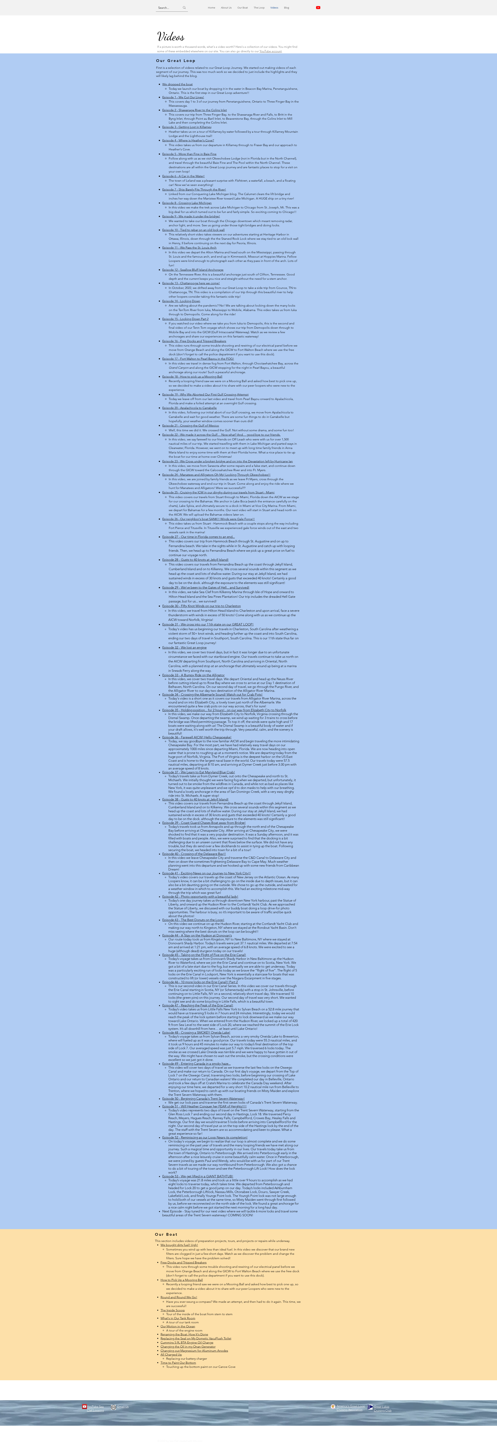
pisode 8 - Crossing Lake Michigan (188, 203)
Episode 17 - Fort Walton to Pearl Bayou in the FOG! (198, 359)
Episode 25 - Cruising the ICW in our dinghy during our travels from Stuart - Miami (218, 492)
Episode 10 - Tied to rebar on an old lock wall (193, 230)
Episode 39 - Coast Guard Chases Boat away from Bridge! (204, 823)
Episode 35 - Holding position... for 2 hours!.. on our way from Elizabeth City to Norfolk (224, 710)
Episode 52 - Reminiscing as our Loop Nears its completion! (205, 1137)
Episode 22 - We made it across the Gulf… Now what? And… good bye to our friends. (221, 435)
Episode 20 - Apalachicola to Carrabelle (189, 408)
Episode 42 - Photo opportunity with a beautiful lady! (200, 896)
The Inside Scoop (173, 1310)
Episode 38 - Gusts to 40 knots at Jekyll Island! (195, 799)
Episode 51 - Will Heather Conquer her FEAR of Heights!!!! (204, 1106)
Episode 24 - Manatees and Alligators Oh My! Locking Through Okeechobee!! (216, 475)
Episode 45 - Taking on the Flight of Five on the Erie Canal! (204, 955)
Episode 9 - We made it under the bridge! (191, 216)
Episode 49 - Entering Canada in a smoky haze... (196, 1064)
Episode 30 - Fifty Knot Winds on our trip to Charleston (201, 606)
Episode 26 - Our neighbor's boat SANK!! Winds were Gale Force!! (208, 519)
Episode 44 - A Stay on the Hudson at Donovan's (197, 935)
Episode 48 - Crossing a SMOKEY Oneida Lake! (196, 1032)
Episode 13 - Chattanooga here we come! (191, 283)
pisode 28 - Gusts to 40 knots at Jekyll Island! (196, 560)
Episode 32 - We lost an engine (184, 647)
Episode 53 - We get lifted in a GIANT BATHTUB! (197, 1176)
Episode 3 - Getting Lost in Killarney (186, 127)
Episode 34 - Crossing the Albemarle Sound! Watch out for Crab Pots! (212, 694)
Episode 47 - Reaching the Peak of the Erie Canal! (197, 1005)
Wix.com (197, 1441)
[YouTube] (84, 1406)
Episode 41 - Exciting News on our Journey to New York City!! (206, 873)
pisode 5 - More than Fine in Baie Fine (190, 154)
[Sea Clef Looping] (318, 7)
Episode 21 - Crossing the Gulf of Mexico (190, 425)
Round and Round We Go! (179, 1297)
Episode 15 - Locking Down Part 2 (185, 319)
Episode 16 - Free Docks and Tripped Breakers (194, 341)
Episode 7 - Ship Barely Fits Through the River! (194, 189)
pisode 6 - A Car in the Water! (184, 176)
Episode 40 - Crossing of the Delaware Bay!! (194, 854)
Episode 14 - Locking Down (181, 301)
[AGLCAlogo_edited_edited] (333, 1406)
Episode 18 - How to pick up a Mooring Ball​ (192, 376)
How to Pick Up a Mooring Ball (182, 1280)
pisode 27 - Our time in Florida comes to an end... (199, 537)
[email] (113, 1407)
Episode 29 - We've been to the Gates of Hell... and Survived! (205, 587)
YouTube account (271, 51)
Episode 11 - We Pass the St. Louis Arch (189, 247)
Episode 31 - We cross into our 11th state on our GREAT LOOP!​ (208, 624)
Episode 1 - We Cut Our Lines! (183, 97)
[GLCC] (370, 1407)
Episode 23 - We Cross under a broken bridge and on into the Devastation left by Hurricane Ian (227, 461)
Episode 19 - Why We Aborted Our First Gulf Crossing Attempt (205, 394)
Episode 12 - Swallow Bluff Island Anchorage (192, 270)
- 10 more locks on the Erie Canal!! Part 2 (200, 982)
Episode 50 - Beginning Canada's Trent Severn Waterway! (203, 1099)
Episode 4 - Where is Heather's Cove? (188, 140)
